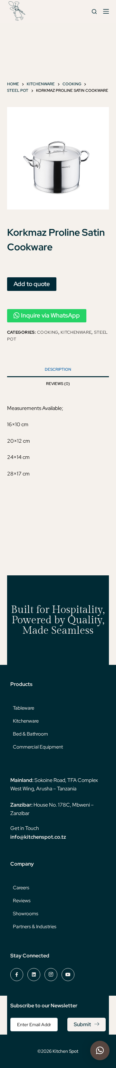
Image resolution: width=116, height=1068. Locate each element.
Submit (82, 1024)
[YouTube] (68, 974)
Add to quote (32, 284)
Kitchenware (76, 332)
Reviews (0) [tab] (58, 383)
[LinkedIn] (33, 974)
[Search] (94, 11)
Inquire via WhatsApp (50, 315)
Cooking (47, 332)
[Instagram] (50, 974)
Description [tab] (58, 369)
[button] (100, 1050)
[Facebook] (16, 974)
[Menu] (106, 11)
